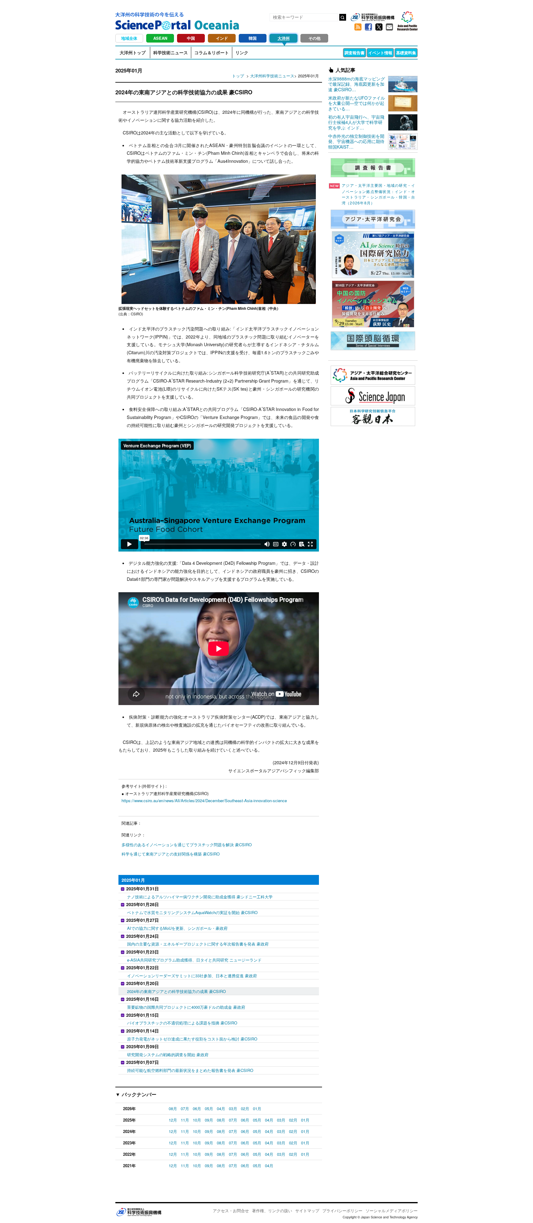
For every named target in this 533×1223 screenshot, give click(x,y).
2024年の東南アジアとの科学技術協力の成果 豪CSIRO (176, 991)
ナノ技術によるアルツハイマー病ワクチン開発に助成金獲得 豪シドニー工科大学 (200, 897)
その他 (314, 38)
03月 (233, 1108)
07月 (185, 1108)
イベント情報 (380, 52)
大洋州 (284, 38)
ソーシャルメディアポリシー (392, 1210)
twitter (378, 27)
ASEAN (160, 38)
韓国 (253, 38)
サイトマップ (307, 1210)
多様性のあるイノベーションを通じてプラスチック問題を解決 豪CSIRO (187, 844)
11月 (185, 1120)
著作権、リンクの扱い (272, 1210)
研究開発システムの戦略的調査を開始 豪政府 (168, 1054)
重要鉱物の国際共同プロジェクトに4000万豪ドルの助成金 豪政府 (186, 1007)
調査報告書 (355, 52)
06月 (197, 1108)
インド (222, 38)
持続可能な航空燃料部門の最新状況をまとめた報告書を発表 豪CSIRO (190, 1070)
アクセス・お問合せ (231, 1210)
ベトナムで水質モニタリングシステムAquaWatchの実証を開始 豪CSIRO (192, 912)
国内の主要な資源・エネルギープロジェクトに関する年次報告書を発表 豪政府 (198, 944)
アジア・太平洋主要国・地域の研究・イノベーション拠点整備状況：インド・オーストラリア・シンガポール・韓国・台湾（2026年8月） (378, 194)
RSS (358, 27)
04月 (221, 1108)
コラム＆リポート (211, 52)
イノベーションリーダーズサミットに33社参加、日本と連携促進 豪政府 (192, 976)
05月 (209, 1108)
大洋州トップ (133, 52)
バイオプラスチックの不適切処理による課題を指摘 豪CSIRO (182, 1023)
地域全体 (129, 38)
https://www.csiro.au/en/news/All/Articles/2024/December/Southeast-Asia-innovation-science (204, 800)
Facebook (368, 27)
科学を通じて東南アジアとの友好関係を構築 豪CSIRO (171, 854)
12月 (173, 1120)
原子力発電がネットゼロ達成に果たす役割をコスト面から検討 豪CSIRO (192, 1039)
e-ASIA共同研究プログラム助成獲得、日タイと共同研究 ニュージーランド (194, 960)
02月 (245, 1108)
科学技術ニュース (170, 52)
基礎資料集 (406, 52)
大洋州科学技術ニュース (272, 76)
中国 (191, 38)
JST (138, 1212)
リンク (241, 52)
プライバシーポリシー (342, 1210)
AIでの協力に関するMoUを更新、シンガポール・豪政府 (177, 928)
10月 (197, 1120)
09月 (209, 1120)
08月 (173, 1108)
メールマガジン (389, 27)
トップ (238, 76)
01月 (257, 1108)
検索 (342, 17)
